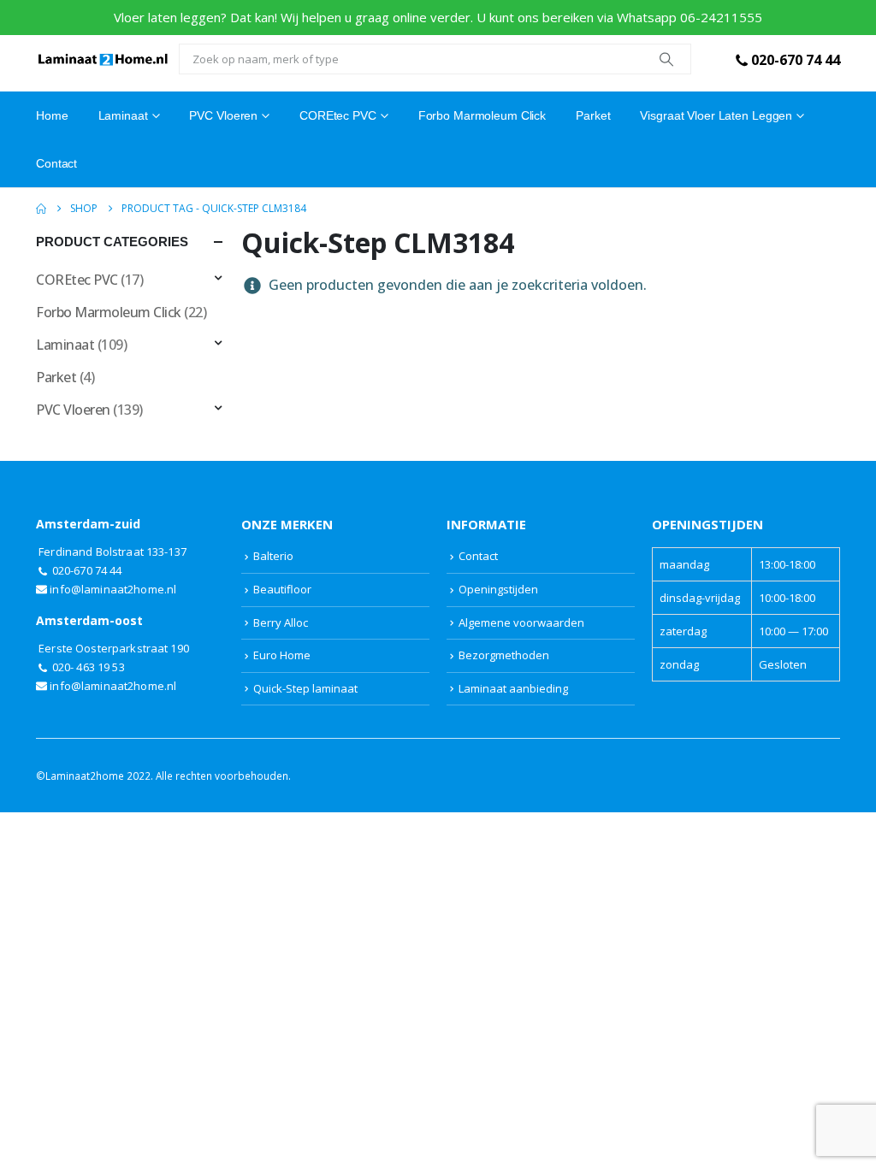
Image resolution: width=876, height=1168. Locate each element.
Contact (56, 163)
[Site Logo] (103, 59)
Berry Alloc (280, 622)
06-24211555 (721, 17)
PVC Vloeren (223, 115)
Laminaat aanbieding (513, 688)
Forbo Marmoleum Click (482, 115)
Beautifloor (282, 589)
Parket (593, 115)
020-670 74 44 (795, 59)
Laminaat (65, 344)
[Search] (666, 59)
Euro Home (282, 655)
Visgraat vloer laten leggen (716, 115)
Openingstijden (498, 589)
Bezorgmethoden (504, 655)
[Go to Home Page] (41, 208)
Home (52, 115)
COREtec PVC (337, 115)
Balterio (273, 555)
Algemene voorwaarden (521, 622)
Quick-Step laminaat (305, 688)
